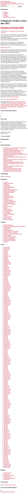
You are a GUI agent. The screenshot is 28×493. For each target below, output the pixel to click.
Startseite (5, 12)
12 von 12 (5, 182)
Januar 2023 (6, 269)
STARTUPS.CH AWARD (10, 106)
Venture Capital (6, 218)
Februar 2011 (6, 446)
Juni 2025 (5, 251)
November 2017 (7, 345)
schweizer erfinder (5, 104)
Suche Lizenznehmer (8, 210)
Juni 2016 (5, 366)
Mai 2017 (5, 352)
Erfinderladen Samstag (8, 192)
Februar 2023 (6, 267)
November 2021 (7, 287)
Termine (5, 215)
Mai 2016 (5, 368)
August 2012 (6, 423)
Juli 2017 (5, 350)
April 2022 (5, 280)
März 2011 (5, 445)
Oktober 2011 (6, 436)
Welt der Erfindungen (8, 219)
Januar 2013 (6, 417)
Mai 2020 (5, 309)
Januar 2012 (6, 432)
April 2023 (5, 266)
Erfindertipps (6, 194)
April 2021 (5, 296)
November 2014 (7, 390)
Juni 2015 (5, 382)
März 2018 (5, 339)
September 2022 (7, 274)
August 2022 (6, 275)
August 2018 (6, 334)
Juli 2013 (5, 409)
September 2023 (7, 263)
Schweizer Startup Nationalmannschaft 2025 (13, 162)
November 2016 (7, 360)
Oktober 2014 (6, 391)
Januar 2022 (6, 284)
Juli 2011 (5, 440)
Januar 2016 (6, 373)
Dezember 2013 (7, 402)
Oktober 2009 (6, 467)
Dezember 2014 (7, 388)
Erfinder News (6, 188)
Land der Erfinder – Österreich (10, 232)
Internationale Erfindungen (9, 203)
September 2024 (7, 256)
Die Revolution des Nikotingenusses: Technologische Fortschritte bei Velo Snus (12, 152)
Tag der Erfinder (7, 213)
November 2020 (7, 301)
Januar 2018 (6, 342)
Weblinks (5, 241)
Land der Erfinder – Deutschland (10, 231)
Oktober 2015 (6, 377)
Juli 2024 (5, 257)
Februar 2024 (6, 261)
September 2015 (7, 378)
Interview (5, 205)
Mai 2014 (5, 397)
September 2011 (7, 437)
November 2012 (7, 419)
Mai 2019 (5, 323)
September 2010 (7, 453)
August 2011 (6, 439)
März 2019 (5, 325)
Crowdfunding (6, 185)
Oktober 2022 (6, 272)
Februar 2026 (6, 247)
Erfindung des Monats (8, 197)
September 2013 (7, 406)
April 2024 (5, 258)
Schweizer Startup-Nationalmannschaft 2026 (13, 150)
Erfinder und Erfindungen (9, 191)
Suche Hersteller (7, 209)
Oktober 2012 (6, 420)
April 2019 (5, 324)
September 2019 (7, 318)
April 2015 (5, 383)
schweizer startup (10, 105)
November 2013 (7, 404)
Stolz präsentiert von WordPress (8, 491)
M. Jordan (21, 31)
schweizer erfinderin (14, 104)
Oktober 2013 (6, 405)
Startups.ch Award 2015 (12, 27)
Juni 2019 (5, 321)
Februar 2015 (6, 386)
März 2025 (5, 254)
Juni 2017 (5, 351)
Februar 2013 (6, 415)
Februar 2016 (6, 372)
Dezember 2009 (7, 464)
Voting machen (15, 96)
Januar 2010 (6, 463)
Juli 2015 (5, 381)
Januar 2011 (6, 448)
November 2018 (7, 330)
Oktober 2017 (6, 346)
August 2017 (6, 348)
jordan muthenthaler (7, 206)
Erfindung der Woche (8, 196)
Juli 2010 (5, 455)
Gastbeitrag (6, 13)
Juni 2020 (5, 307)
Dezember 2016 (7, 359)
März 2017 (5, 355)
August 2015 (6, 379)
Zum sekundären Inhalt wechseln (8, 2)
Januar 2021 (6, 298)
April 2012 (5, 428)
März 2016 (5, 370)
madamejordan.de (7, 472)
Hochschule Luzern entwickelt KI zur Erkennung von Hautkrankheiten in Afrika (14, 148)
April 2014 (5, 399)
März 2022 (5, 282)
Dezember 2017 (7, 343)
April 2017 (5, 354)
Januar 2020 (6, 314)
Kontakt (5, 14)
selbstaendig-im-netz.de (8, 475)
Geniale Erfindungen (8, 200)
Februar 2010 (6, 462)
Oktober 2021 (6, 288)
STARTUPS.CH (4, 49)
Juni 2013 (5, 410)
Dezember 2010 (7, 449)
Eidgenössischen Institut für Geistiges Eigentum (14, 226)
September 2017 (7, 347)
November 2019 (7, 315)
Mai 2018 (5, 338)
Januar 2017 (6, 357)
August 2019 (6, 319)
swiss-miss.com (6, 476)
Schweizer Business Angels (9, 236)
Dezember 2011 (7, 433)
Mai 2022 (5, 279)
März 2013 (5, 414)
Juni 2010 (5, 457)
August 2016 (6, 364)
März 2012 (5, 430)
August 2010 (6, 454)
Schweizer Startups (18, 105)
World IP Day (6, 479)
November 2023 (7, 262)
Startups (23, 101)
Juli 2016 (5, 365)
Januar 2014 (6, 401)
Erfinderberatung (7, 227)
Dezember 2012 (7, 418)
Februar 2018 (6, 341)
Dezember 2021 (7, 285)
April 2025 (5, 253)
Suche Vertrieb (6, 211)
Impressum (5, 16)
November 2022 (7, 271)
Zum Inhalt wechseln (5, 1)
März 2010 (5, 460)
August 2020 (6, 305)
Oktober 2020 (6, 302)
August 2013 (6, 408)
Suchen (2, 6)
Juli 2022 (5, 276)
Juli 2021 (5, 292)
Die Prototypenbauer (8, 225)
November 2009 (7, 466)
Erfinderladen (6, 228)
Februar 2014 (6, 400)
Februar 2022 (6, 283)
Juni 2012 (5, 426)
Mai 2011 (5, 442)
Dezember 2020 (7, 300)
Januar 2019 (6, 328)
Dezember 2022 (7, 270)
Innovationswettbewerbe (15, 101)
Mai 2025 (5, 252)
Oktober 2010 (6, 451)
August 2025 (6, 249)
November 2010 (7, 450)
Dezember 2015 (7, 374)
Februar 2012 (6, 431)
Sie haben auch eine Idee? (9, 17)
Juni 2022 (5, 278)
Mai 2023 (5, 265)
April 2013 (5, 413)
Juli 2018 (5, 336)
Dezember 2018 (7, 329)
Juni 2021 (5, 293)
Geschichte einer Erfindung (9, 201)
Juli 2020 (5, 306)
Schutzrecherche (7, 235)
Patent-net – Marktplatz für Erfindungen (12, 234)
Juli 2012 (5, 424)
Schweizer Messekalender (9, 239)
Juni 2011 (5, 441)
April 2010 (5, 459)
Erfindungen (20, 102)
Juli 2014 (5, 395)
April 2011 (5, 444)
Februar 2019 (6, 327)
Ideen (25, 102)
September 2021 (7, 289)
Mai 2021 (5, 294)
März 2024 (5, 260)
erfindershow (6, 193)
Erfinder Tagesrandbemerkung (10, 189)
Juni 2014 (5, 396)
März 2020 (5, 311)
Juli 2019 (5, 320)
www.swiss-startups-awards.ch (10, 99)
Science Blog (6, 474)
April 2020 (5, 310)
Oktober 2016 (6, 361)
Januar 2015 (6, 387)
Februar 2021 (6, 297)
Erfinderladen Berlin (8, 230)
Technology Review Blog (9, 478)
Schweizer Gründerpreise (9, 237)
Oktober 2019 (6, 316)
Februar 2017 (6, 356)
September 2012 (7, 422)
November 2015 (7, 375)
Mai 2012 (5, 427)
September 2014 (7, 392)
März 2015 (5, 384)
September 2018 (7, 333)
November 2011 (7, 435)
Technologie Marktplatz (8, 214)
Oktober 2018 (6, 332)
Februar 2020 (6, 312)
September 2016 (7, 363)
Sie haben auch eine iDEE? (9, 240)
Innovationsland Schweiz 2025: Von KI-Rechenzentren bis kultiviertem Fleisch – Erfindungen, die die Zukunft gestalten (12, 170)
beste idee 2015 (13, 102)
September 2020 (7, 303)
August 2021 (6, 291)
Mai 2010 (5, 458)
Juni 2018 (5, 337)
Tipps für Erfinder (7, 216)
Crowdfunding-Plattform (9, 187)
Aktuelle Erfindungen (8, 183)
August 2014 (6, 393)
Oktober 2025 (6, 248)
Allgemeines (6, 184)
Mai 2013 (5, 411)
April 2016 (5, 369)
